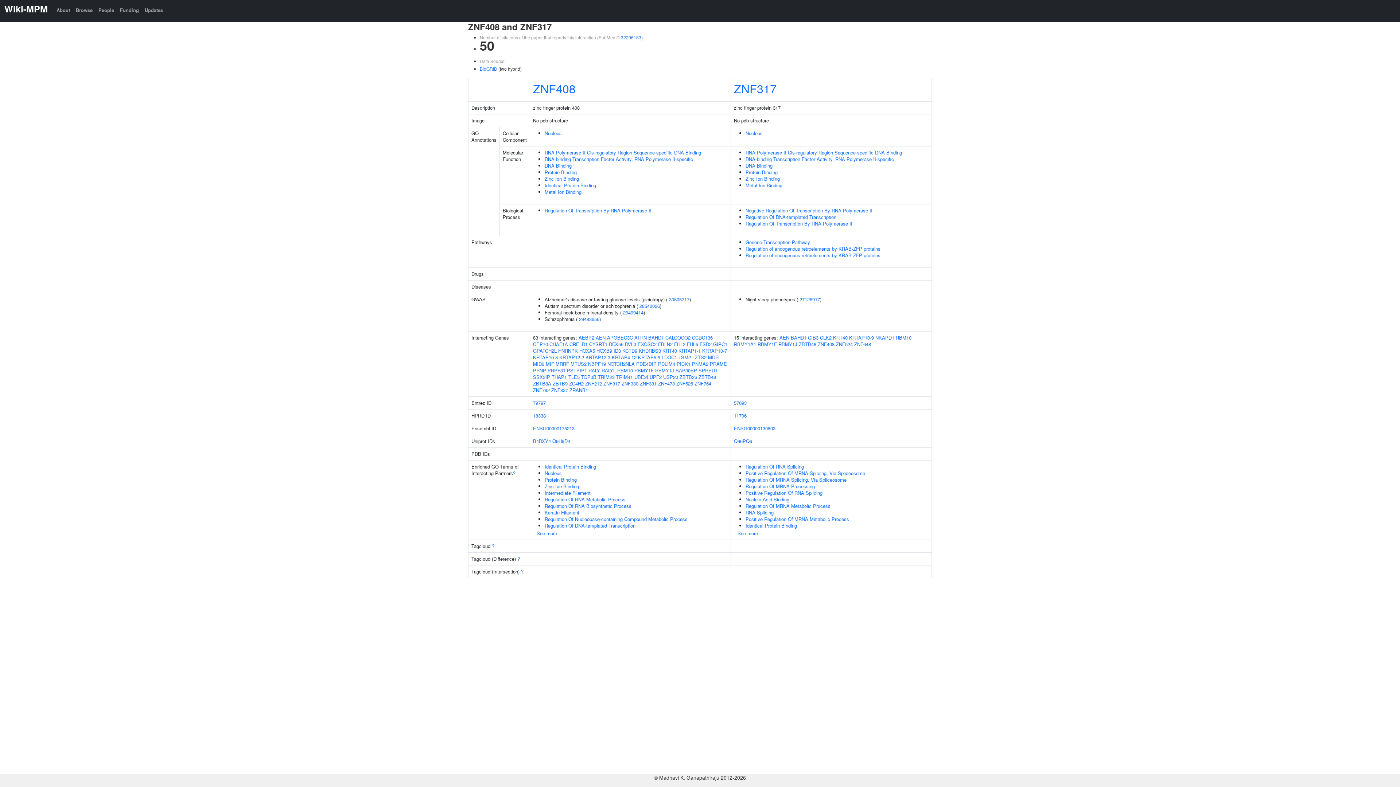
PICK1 (684, 363)
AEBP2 (586, 337)
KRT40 (669, 350)
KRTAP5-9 (649, 357)
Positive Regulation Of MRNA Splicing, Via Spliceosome (805, 473)
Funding (129, 10)
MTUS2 (579, 363)
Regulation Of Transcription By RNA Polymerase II (598, 210)
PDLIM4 (666, 363)
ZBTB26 (688, 376)
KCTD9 (629, 350)
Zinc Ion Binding (562, 178)
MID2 (538, 363)
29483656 (589, 319)
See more (547, 533)
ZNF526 (684, 383)
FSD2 (706, 344)
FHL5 (692, 344)
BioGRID (488, 69)
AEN (601, 337)
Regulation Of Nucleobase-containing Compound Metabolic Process (616, 519)
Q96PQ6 (743, 441)
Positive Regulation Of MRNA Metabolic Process (797, 519)
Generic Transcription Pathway (778, 242)
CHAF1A (558, 344)
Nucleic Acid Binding (767, 499)
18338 (539, 415)
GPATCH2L (545, 350)
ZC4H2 (576, 383)
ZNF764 (703, 383)
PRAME (718, 363)
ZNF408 (554, 88)
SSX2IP (541, 376)
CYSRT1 (598, 344)
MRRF (562, 363)
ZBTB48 (707, 376)
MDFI (714, 357)
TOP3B (588, 376)
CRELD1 (578, 344)
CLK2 (826, 337)
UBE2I (641, 376)
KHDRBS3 (650, 350)
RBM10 (625, 370)
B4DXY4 (542, 441)
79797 (539, 402)
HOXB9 (604, 350)
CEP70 (540, 344)
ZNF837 (559, 390)
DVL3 (630, 344)
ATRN (640, 337)
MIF (550, 363)
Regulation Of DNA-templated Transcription (791, 217)
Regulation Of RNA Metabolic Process (585, 499)
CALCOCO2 (678, 337)
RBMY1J (664, 370)
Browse (84, 10)
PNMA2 (700, 363)
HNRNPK (568, 350)
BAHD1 (656, 337)
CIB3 (813, 337)
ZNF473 (666, 383)
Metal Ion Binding (563, 191)
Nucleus (553, 133)
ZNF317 (755, 88)
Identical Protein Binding (570, 185)
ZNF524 (844, 344)
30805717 (679, 299)
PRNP (539, 370)
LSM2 (684, 357)
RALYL (609, 370)
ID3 (617, 350)
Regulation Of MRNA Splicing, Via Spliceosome (796, 479)
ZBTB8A (542, 383)
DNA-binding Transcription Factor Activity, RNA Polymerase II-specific (619, 159)
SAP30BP (686, 370)
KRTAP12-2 (571, 357)
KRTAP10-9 (861, 337)
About (63, 10)
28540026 (649, 305)
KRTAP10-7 (714, 350)
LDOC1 (669, 357)
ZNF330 (630, 383)
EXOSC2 (647, 344)
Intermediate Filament (568, 492)
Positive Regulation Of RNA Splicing (784, 492)
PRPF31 (556, 370)
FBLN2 (665, 344)
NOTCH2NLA (621, 363)
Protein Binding (561, 172)
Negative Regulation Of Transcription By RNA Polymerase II (809, 210)
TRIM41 (624, 376)
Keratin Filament (562, 512)
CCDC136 (702, 337)
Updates (154, 10)
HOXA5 (587, 350)
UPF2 (656, 376)
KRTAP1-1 (689, 350)
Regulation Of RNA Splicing (775, 466)
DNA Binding (558, 165)
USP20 (670, 376)
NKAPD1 (884, 337)
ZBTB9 (560, 383)
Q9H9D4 (561, 441)
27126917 (810, 299)
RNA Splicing (760, 512)
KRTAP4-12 (624, 357)
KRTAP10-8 (545, 357)
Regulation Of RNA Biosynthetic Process (588, 505)
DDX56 (616, 344)
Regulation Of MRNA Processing (780, 486)
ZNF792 (541, 390)
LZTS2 (699, 357)
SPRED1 (708, 370)
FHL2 (679, 344)
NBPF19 (597, 363)
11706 (740, 415)
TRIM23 (606, 376)
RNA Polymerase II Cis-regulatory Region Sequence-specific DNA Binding (623, 152)
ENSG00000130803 (754, 428)
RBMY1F (644, 370)
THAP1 (559, 376)
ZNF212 (593, 383)
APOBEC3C (620, 337)
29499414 (633, 312)
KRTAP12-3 (598, 357)
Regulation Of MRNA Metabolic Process (788, 505)
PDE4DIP (646, 363)
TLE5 (574, 376)
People (106, 10)
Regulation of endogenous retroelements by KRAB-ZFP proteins (813, 248)
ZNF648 (862, 344)
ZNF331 (648, 383)
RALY (594, 370)
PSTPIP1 (577, 370)
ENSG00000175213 (554, 428)
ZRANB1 (578, 390)
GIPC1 (720, 344)
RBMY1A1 (745, 344)
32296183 (631, 37)
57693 (740, 402)
